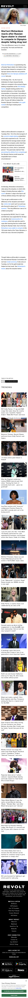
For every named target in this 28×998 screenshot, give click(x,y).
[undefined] (8, 170)
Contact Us (14, 939)
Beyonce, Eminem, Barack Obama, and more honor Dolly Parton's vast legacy (12, 436)
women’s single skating (11, 136)
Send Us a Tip (14, 926)
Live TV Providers (14, 908)
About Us (14, 921)
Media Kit (14, 929)
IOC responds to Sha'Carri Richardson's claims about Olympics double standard (20, 171)
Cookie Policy (18, 988)
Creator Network (14, 913)
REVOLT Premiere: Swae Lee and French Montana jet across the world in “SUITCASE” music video (12, 559)
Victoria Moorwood (9, 53)
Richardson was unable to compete (12, 228)
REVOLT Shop (14, 944)
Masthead (14, 924)
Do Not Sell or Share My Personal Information (14, 991)
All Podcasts (14, 906)
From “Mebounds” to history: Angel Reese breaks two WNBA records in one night (13, 582)
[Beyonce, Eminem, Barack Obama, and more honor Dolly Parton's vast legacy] (14, 425)
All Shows (14, 903)
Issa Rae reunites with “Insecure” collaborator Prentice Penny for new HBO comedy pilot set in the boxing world (12, 509)
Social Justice (5, 28)
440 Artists (14, 915)
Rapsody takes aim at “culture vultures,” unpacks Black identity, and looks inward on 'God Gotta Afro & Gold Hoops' (12, 777)
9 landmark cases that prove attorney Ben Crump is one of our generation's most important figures (13, 652)
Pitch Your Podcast (14, 911)
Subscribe (14, 937)
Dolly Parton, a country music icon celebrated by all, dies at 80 (12, 604)
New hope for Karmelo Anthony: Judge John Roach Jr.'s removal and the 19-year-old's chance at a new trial (13, 828)
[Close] (26, 981)
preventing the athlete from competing (13, 152)
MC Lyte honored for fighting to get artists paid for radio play (13, 877)
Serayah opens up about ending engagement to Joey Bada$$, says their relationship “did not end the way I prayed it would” (12, 628)
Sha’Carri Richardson (7, 65)
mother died (7, 204)
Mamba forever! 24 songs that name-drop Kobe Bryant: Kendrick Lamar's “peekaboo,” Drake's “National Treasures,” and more (12, 752)
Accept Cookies (14, 995)
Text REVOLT (14, 942)
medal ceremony (12, 262)
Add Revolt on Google (12, 55)
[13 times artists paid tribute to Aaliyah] (14, 448)
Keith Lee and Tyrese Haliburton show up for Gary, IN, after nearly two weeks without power (12, 676)
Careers (14, 931)
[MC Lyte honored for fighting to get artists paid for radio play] (14, 866)
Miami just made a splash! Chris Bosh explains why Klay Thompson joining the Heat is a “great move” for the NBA (12, 700)
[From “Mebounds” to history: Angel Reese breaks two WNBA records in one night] (14, 571)
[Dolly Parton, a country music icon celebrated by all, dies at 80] (14, 594)
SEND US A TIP (14, 957)
